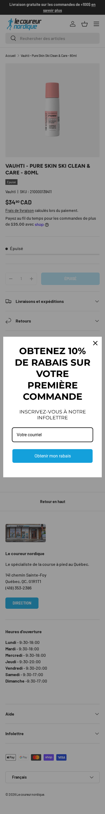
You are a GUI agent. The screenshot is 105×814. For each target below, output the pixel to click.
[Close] (95, 343)
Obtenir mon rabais (52, 456)
